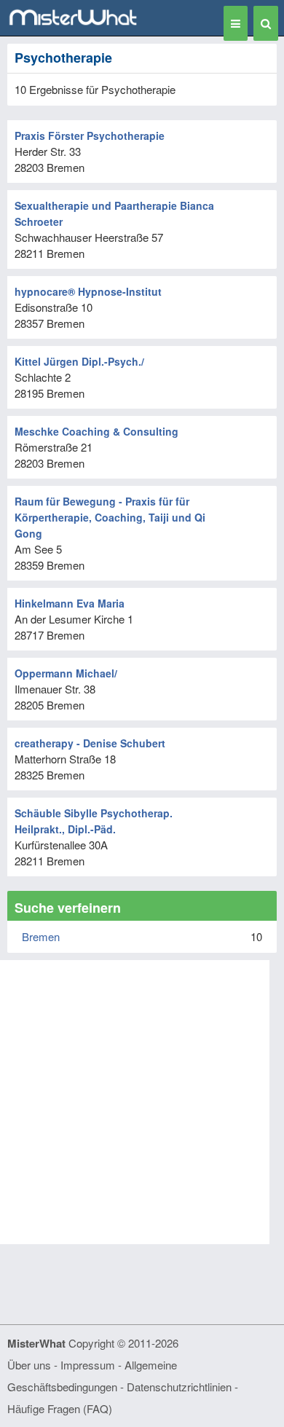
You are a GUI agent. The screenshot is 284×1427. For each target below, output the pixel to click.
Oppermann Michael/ (66, 673)
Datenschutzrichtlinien (179, 1386)
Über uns (29, 1364)
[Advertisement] (142, 1102)
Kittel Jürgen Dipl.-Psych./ (79, 361)
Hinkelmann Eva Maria (70, 603)
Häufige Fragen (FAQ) (59, 1408)
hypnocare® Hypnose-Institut (88, 291)
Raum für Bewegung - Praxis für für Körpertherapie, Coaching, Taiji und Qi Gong (110, 517)
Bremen (41, 936)
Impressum (87, 1364)
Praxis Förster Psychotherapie (90, 135)
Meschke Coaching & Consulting (96, 431)
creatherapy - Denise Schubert (90, 743)
